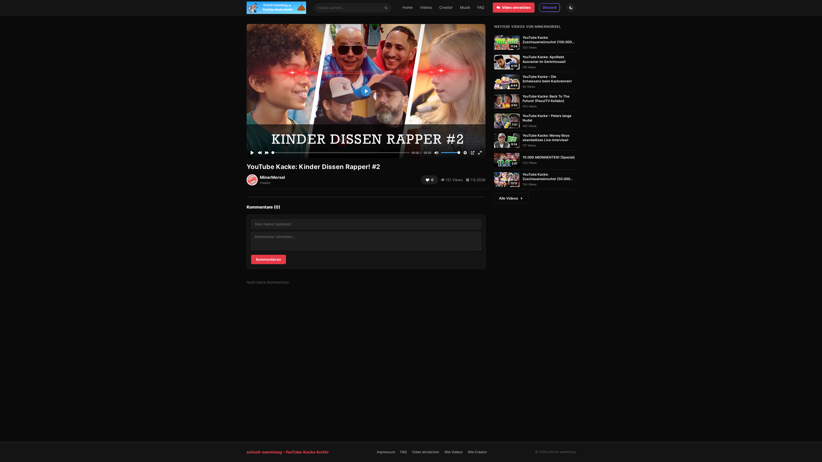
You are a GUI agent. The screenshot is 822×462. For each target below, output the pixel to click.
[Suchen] (386, 7)
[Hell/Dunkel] (570, 7)
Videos (426, 7)
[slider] (340, 153)
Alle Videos (508, 198)
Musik (465, 7)
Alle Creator (477, 452)
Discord (550, 7)
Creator (446, 7)
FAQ (480, 7)
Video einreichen (516, 7)
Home (407, 7)
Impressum (386, 452)
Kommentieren (268, 259)
